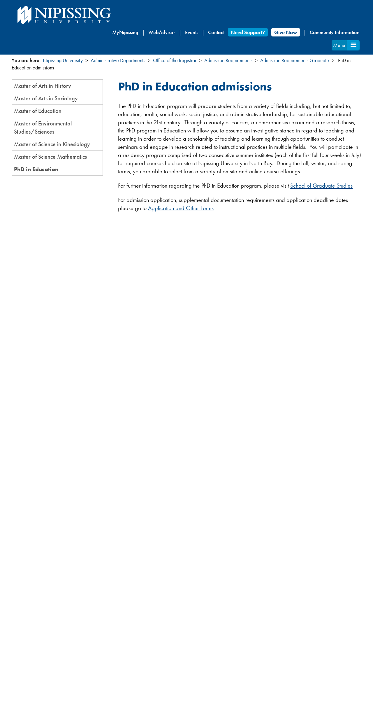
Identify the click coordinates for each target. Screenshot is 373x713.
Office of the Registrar (174, 60)
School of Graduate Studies (321, 185)
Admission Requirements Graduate (294, 60)
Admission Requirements (228, 60)
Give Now (285, 32)
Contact (216, 32)
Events (191, 32)
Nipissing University (63, 60)
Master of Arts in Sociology (46, 98)
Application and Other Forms (181, 208)
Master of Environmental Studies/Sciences (43, 127)
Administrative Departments (118, 60)
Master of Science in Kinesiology (52, 144)
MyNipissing (125, 32)
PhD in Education (36, 169)
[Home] (64, 15)
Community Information (335, 32)
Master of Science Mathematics (50, 156)
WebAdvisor (161, 32)
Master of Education (37, 111)
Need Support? (248, 32)
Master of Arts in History (42, 86)
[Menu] (353, 45)
